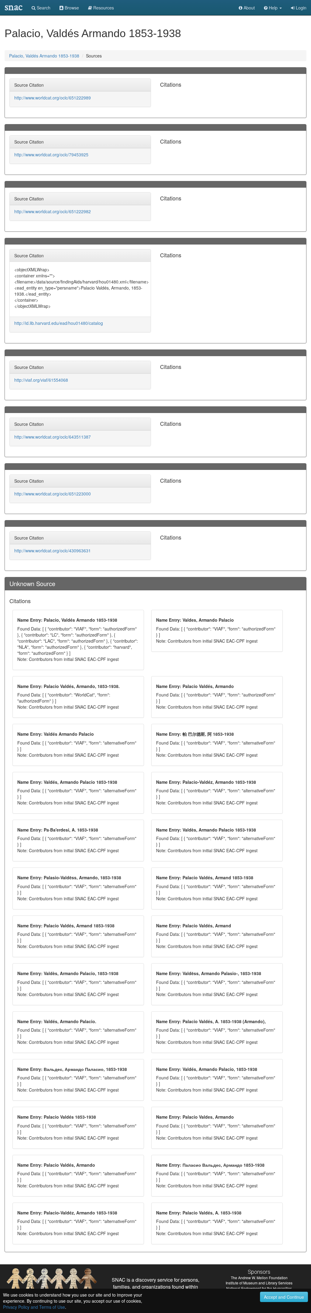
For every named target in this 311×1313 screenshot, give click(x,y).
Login (300, 8)
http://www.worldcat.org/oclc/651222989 (52, 98)
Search (43, 8)
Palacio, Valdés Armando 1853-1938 (44, 56)
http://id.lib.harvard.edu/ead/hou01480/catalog (58, 323)
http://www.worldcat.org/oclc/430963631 (52, 550)
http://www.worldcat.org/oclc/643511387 (52, 437)
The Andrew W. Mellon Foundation (259, 1277)
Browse (71, 8)
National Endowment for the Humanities (259, 1288)
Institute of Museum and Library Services (259, 1282)
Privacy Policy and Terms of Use (34, 1307)
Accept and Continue (284, 1297)
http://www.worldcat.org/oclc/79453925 (51, 154)
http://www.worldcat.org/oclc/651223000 (52, 494)
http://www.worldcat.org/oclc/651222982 (52, 211)
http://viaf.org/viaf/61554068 (41, 380)
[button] (272, 7)
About (248, 8)
